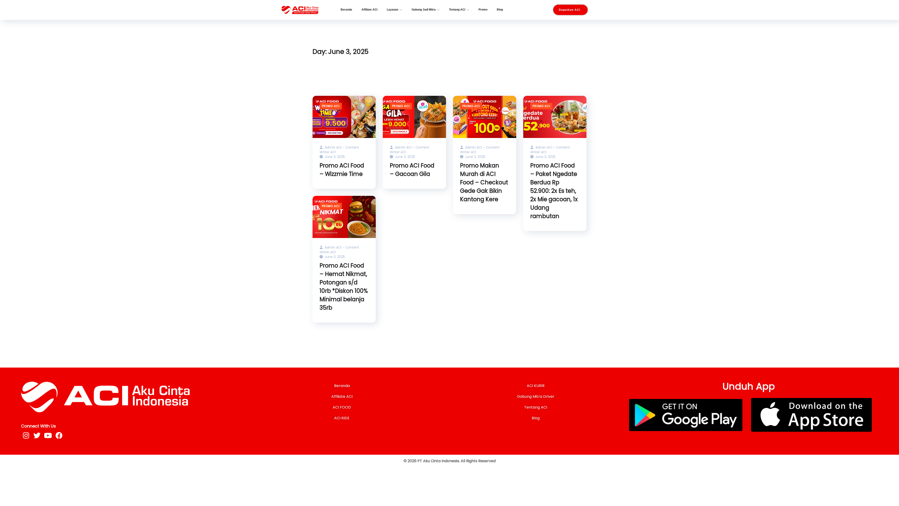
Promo (483, 9)
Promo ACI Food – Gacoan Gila (412, 170)
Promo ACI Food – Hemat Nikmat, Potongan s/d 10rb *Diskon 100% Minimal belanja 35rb (344, 287)
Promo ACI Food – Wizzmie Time (342, 170)
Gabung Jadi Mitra (424, 9)
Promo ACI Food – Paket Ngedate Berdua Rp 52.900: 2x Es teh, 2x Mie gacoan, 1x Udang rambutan (554, 191)
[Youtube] (48, 435)
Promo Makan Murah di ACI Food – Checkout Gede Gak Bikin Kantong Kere (484, 182)
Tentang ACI (457, 9)
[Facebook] (59, 435)
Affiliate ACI (369, 9)
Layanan (392, 9)
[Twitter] (37, 435)
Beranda (346, 9)
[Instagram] (26, 435)
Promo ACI (330, 106)
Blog (500, 9)
